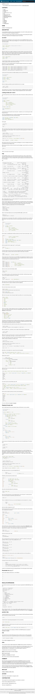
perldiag (10, 671)
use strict (4, 11)
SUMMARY (5, 20)
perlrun (13, 671)
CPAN (8, 3)
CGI (4, 18)
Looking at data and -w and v (7, 12)
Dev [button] (14, 1)
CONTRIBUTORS (6, 23)
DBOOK (12, 689)
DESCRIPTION (5, 10)
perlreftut (15, 403)
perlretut (6, 610)
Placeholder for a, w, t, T (7, 15)
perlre (3, 610)
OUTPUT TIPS (5, 17)
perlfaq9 (9, 640)
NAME (4, 9)
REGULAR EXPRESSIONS (7, 16)
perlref (11, 403)
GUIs (4, 19)
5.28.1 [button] (11, 1)
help (4, 13)
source (6, 3)
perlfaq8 (8, 630)
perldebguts (30, 610)
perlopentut (3, 630)
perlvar (3, 625)
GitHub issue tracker (21, 689)
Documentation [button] (19, 1)
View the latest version (25, 5)
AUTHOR (4, 22)
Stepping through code (6, 14)
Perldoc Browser (5, 1)
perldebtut (3, 3)
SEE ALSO (5, 21)
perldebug (27, 666)
